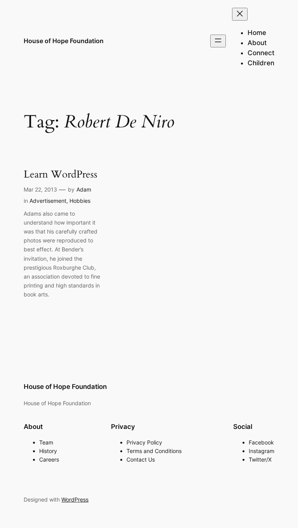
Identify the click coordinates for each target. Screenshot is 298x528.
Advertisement (47, 200)
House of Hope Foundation (64, 41)
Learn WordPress (60, 175)
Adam (83, 189)
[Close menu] (240, 14)
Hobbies (79, 200)
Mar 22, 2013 (40, 189)
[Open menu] (218, 41)
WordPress (74, 499)
